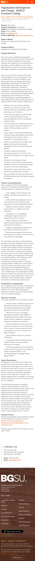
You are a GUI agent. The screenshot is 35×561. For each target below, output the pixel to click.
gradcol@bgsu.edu (14, 460)
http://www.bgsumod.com (24, 35)
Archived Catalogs (6, 17)
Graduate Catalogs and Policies (24, 16)
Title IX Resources (24, 525)
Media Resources (24, 511)
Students (21, 518)
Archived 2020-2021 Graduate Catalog (22, 17)
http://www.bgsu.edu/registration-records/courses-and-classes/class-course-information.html (15, 423)
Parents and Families (25, 514)
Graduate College (10, 16)
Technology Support (25, 522)
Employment (5, 520)
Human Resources (24, 504)
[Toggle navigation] (32, 2)
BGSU (2, 16)
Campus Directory (6, 513)
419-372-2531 (5, 491)
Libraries (21, 507)
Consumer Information (8, 516)
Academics (4, 505)
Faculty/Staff (5, 523)
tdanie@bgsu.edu (12, 33)
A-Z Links (4, 509)
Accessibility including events (8, 501)
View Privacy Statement (9, 554)
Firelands (21, 500)
